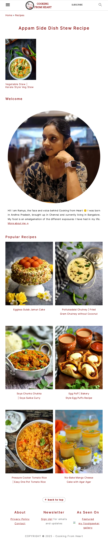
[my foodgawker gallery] (88, 527)
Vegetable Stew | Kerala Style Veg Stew (19, 85)
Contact (20, 523)
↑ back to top (54, 499)
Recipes (19, 15)
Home (8, 15)
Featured (88, 519)
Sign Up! (47, 519)
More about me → (18, 223)
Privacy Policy (20, 519)
